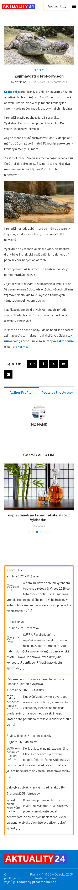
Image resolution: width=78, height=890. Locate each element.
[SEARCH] (64, 6)
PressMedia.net (18, 874)
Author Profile (21, 392)
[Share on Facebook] (43, 364)
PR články (27, 878)
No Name (20, 82)
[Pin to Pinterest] (63, 364)
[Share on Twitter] (53, 364)
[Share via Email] (8, 374)
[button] (7, 497)
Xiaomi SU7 (14, 570)
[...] (30, 611)
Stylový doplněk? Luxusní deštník (29, 735)
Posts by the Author (57, 392)
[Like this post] (33, 364)
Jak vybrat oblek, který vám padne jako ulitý (36, 787)
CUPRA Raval (15, 622)
